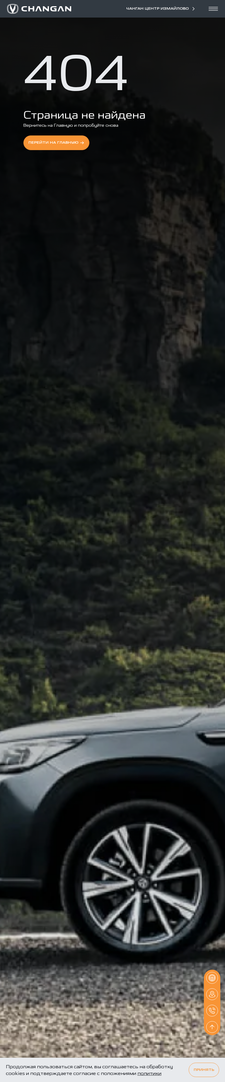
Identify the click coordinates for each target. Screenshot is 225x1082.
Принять (204, 1070)
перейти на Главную (53, 142)
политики (149, 1073)
